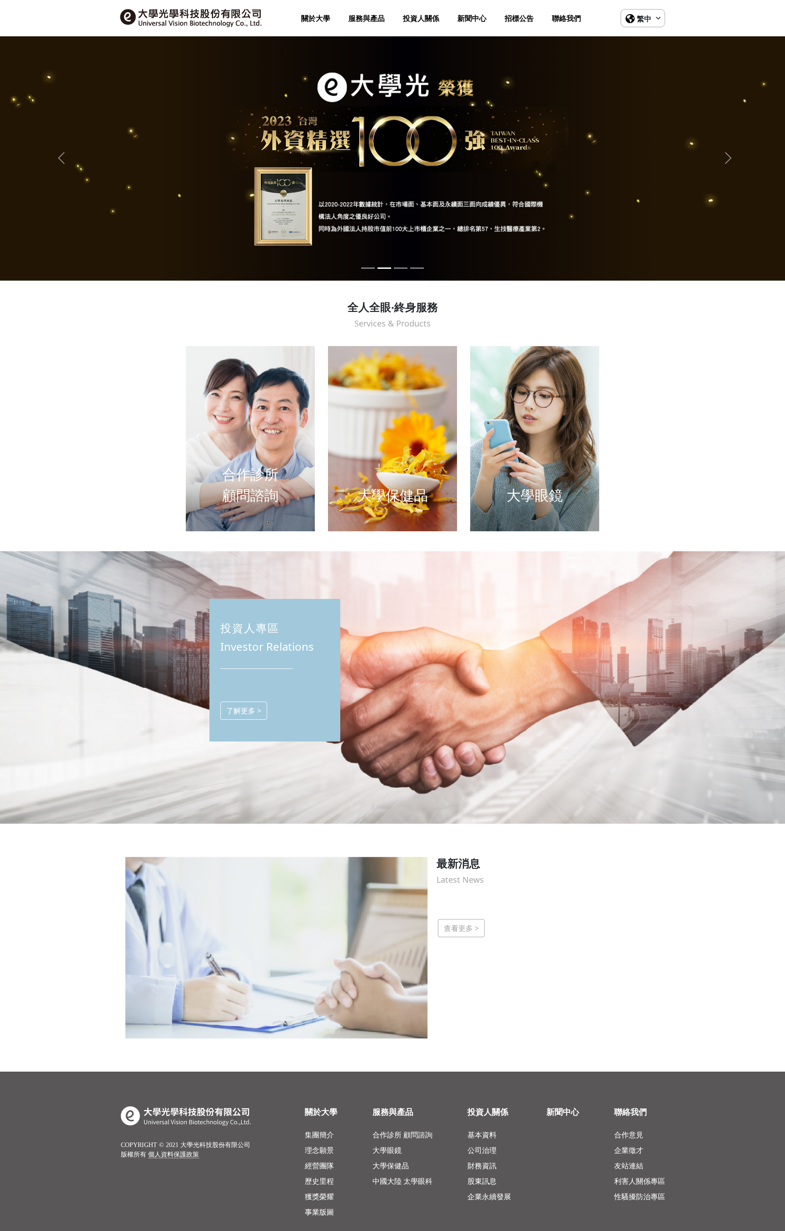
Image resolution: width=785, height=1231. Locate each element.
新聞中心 (472, 18)
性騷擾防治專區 (639, 1196)
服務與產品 (366, 18)
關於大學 (315, 18)
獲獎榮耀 (319, 1196)
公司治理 (482, 1150)
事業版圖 (319, 1212)
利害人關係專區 (639, 1181)
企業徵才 (628, 1150)
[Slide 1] (368, 268)
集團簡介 (319, 1135)
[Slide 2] (384, 268)
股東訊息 (482, 1181)
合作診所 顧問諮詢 (402, 1135)
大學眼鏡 (387, 1150)
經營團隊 (319, 1166)
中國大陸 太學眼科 (402, 1181)
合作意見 (628, 1135)
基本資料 (482, 1135)
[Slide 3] (400, 268)
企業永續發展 (489, 1196)
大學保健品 (391, 1166)
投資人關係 (421, 18)
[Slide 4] (417, 268)
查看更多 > (461, 928)
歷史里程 (319, 1181)
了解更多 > (243, 711)
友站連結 (628, 1166)
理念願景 (319, 1150)
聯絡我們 (566, 18)
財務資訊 (482, 1166)
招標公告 (519, 18)
